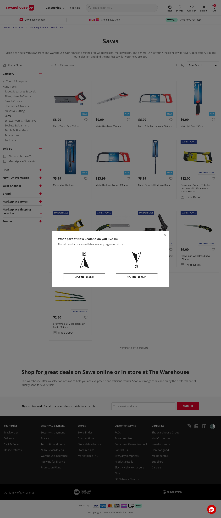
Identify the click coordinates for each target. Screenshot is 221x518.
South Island (136, 277)
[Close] (165, 235)
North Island (84, 277)
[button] (211, 509)
